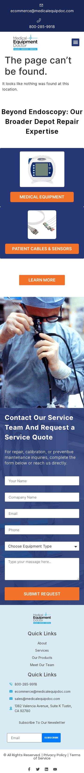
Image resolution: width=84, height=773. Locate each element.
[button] (75, 42)
